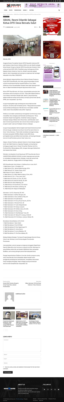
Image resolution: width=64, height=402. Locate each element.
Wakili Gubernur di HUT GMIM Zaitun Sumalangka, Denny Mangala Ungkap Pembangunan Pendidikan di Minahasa (22, 324)
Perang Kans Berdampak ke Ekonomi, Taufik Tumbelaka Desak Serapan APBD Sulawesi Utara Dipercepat (8, 324)
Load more (51, 125)
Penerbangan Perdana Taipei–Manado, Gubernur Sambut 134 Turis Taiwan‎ (35, 322)
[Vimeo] (58, 1)
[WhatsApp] (24, 31)
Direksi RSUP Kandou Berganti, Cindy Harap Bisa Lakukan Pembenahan (11, 285)
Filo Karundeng (19, 399)
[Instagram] (53, 1)
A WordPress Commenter (49, 135)
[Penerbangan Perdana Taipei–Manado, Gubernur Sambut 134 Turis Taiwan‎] (35, 315)
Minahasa (18, 318)
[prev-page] (4, 330)
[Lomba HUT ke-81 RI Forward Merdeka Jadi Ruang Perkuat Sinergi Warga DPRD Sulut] (45, 119)
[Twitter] (56, 1)
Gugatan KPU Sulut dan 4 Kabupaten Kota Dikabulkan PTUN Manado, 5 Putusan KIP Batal (55, 111)
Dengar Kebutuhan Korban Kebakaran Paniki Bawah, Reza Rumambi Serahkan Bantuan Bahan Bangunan (55, 93)
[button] (59, 10)
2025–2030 (14, 69)
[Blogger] (44, 389)
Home (4, 14)
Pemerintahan (10, 14)
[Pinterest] (21, 31)
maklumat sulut (9, 27)
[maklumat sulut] (4, 27)
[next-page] (7, 330)
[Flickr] (51, 389)
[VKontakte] (58, 389)
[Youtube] (60, 1)
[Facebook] (51, 1)
